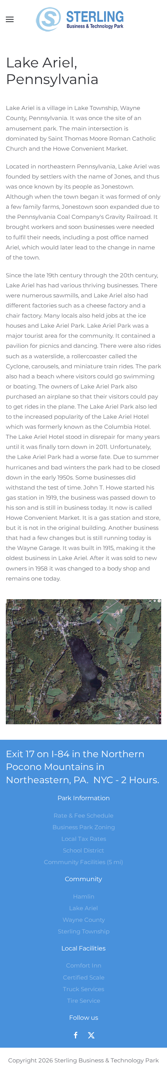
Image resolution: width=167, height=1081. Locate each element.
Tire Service (83, 1000)
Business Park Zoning (83, 827)
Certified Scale (83, 977)
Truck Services (83, 989)
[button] (10, 19)
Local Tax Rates (83, 838)
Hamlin (83, 896)
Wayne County (84, 919)
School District (83, 850)
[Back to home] (83, 19)
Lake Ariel (83, 908)
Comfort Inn (83, 965)
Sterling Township (84, 931)
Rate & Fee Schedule (83, 815)
